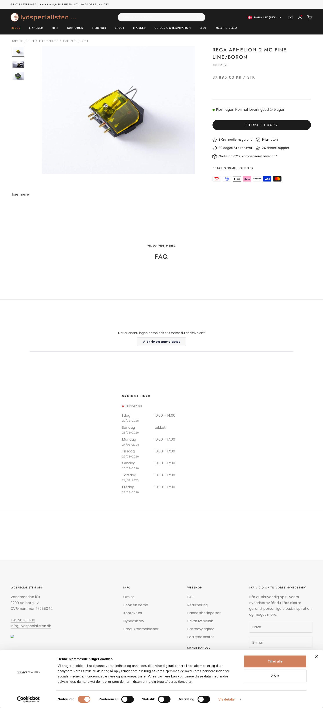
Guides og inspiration (172, 28)
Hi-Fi (55, 28)
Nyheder (36, 28)
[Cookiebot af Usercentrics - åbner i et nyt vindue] (28, 699)
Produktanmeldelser (141, 629)
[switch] (127, 699)
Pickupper (70, 41)
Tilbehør (99, 28)
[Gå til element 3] (18, 76)
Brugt (119, 28)
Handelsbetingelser (204, 612)
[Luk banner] (316, 656)
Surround (75, 28)
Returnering (197, 605)
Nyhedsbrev (133, 621)
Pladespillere (48, 41)
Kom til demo (226, 28)
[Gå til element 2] (18, 64)
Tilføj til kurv (261, 124)
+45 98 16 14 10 (23, 620)
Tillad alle (275, 661)
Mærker (139, 28)
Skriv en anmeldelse (166, 342)
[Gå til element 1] (18, 51)
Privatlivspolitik (200, 621)
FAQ (190, 596)
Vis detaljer (227, 699)
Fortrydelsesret (200, 636)
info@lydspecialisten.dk (31, 625)
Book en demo (135, 605)
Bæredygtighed (200, 629)
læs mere (20, 194)
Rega (85, 41)
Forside (17, 41)
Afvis (275, 676)
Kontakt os (132, 612)
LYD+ (203, 28)
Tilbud (15, 28)
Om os (128, 596)
